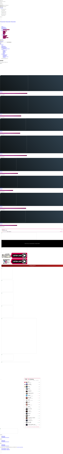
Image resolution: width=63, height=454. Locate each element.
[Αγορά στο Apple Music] (39, 382)
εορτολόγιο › (61, 231)
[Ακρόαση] (27, 382)
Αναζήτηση (9, 42)
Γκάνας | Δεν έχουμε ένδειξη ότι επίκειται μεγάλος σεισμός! (8, 225)
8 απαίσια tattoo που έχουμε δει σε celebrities (6, 190)
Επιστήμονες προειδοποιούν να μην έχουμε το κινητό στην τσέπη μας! (10, 133)
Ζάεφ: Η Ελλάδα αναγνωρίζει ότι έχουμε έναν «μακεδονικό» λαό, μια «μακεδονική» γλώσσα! (13, 155)
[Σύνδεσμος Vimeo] (8, 21)
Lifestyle (1, 114)
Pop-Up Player (1, 41)
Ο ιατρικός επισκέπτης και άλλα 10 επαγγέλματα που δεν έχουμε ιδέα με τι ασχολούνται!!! (13, 208)
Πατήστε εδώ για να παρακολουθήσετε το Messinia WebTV (32, 243)
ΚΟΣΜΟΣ (1, 131)
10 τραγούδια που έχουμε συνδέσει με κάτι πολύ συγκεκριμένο (9, 173)
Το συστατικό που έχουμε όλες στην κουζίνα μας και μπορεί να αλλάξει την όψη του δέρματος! (13, 93)
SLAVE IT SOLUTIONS (20, 447)
